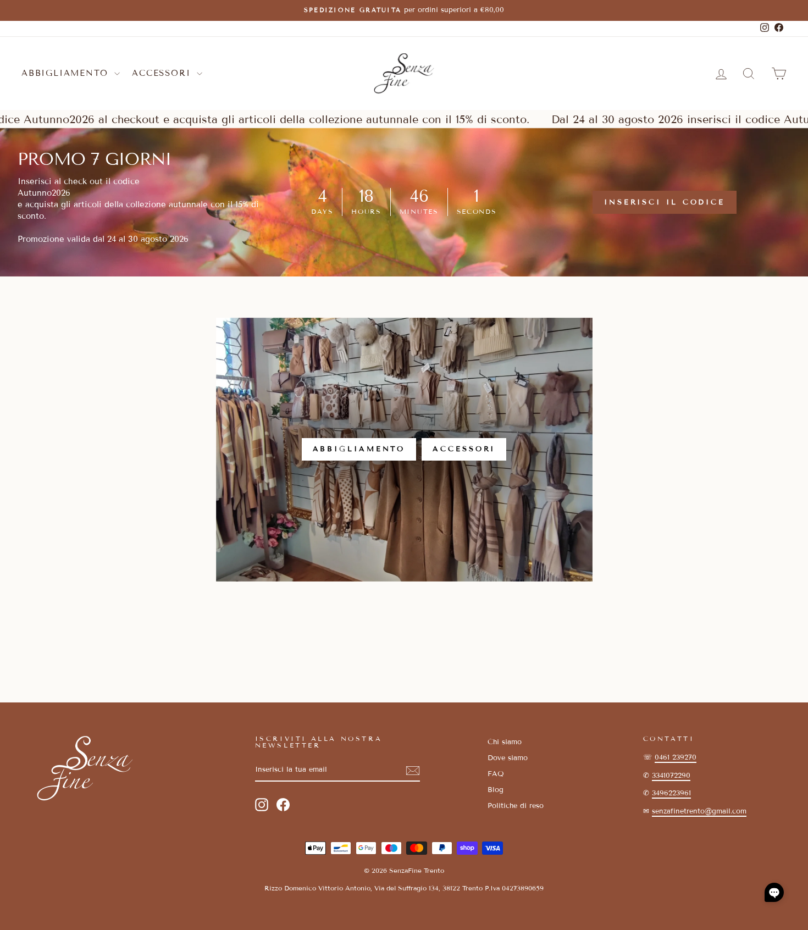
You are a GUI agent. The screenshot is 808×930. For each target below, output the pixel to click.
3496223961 (671, 793)
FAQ (496, 774)
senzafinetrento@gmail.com (699, 811)
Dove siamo (508, 758)
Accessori (163, 73)
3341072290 (671, 775)
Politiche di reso (516, 805)
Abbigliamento (66, 73)
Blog (495, 789)
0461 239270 (675, 757)
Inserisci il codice (664, 202)
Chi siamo (505, 742)
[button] (774, 892)
